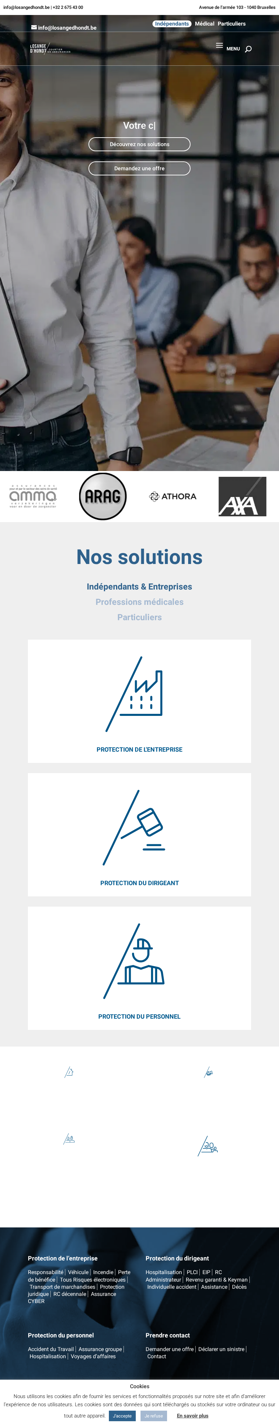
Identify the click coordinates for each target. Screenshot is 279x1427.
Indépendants (172, 23)
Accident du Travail (51, 1349)
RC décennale (69, 1294)
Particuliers (232, 24)
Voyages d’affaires (93, 1356)
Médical (204, 24)
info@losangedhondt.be (26, 7)
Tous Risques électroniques (93, 1279)
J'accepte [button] (122, 1415)
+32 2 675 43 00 (68, 7)
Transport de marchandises (62, 1287)
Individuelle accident (171, 1287)
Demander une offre (170, 1349)
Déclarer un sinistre (221, 1349)
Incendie (103, 1272)
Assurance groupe (100, 1349)
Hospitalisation (164, 1272)
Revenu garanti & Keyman (217, 1279)
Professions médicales (140, 602)
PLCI (192, 1272)
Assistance (214, 1287)
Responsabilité (45, 1272)
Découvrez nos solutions (139, 144)
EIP (206, 1272)
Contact (156, 1356)
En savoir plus (193, 1416)
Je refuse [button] (154, 1415)
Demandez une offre (139, 168)
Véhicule (78, 1272)
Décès (239, 1287)
